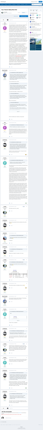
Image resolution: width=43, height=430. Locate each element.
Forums (2, 4)
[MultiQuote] (9, 66)
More (26, 4)
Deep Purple (20, 311)
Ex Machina (5, 139)
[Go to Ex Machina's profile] (5, 145)
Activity (6, 4)
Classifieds (18, 4)
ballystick (5, 233)
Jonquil (4, 206)
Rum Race (22, 4)
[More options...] (26, 23)
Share (19, 12)
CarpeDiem (19, 72)
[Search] (41, 4)
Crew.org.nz (3, 1)
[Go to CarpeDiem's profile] (30, 15)
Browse (10, 4)
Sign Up (40, 1)
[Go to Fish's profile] (5, 28)
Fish (5, 23)
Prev (3, 408)
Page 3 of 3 (11, 408)
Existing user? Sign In (34, 1)
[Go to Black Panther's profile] (5, 75)
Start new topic (16, 16)
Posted (12, 70)
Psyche (4, 157)
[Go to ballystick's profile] (5, 238)
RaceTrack (14, 4)
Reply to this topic (23, 16)
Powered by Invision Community (21, 428)
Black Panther (4, 70)
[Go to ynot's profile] (30, 32)
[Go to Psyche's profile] (5, 163)
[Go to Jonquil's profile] (2, 13)
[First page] (1, 19)
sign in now (19, 412)
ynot (32, 32)
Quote (11, 119)
